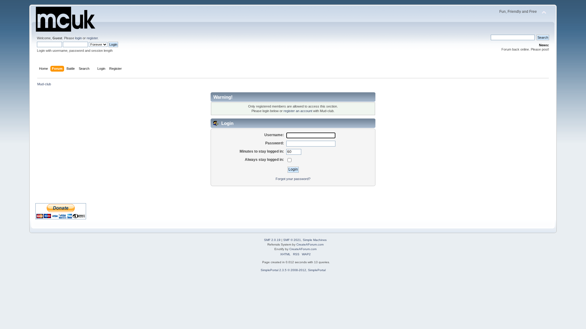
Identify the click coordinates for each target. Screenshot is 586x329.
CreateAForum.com (310, 244)
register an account (298, 111)
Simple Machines (315, 240)
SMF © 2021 (292, 240)
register (92, 38)
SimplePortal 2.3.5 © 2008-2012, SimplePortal (293, 270)
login (78, 38)
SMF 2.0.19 (272, 240)
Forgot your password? (293, 179)
